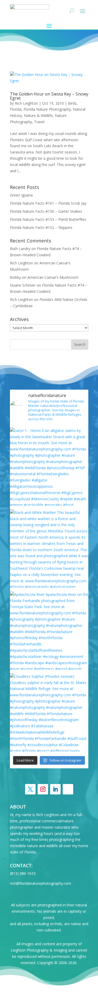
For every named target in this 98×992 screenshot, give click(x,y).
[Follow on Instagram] (43, 789)
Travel (39, 121)
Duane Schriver (23, 285)
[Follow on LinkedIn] (55, 789)
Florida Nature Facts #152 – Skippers (41, 227)
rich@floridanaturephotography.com (40, 883)
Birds (72, 103)
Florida (15, 109)
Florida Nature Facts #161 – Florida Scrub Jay (48, 203)
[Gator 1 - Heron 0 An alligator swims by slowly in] (49, 466)
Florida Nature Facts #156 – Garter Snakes (46, 211)
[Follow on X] (30, 789)
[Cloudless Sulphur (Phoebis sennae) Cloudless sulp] (49, 712)
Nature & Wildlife (38, 115)
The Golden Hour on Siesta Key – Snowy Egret (49, 96)
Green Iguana (21, 195)
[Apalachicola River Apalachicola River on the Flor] (49, 630)
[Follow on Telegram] (68, 789)
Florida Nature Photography (47, 109)
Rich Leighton (26, 103)
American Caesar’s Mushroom (52, 277)
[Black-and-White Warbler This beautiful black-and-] (49, 548)
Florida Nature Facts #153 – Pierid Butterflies (48, 219)
